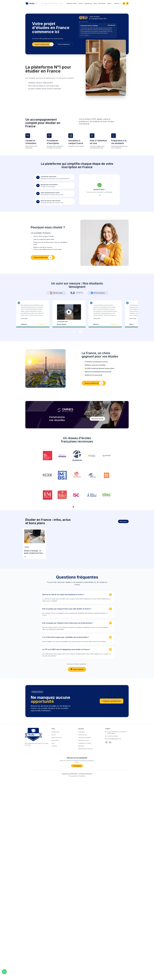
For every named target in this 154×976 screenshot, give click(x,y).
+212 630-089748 (112, 736)
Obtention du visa (83, 740)
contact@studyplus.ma (114, 738)
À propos (54, 746)
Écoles (81, 3)
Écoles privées (82, 734)
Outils (109, 3)
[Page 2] (75, 506)
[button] (69, 313)
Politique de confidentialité (70, 773)
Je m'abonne (77, 766)
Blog (95, 3)
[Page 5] (80, 506)
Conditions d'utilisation (85, 773)
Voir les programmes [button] (64, 44)
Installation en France (84, 743)
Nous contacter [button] (78, 669)
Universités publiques (84, 737)
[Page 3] (77, 506)
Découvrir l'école (97, 418)
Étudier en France (72, 3)
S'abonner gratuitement (111, 701)
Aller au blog (123, 521)
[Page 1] (73, 506)
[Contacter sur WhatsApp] (124, 3)
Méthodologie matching (85, 748)
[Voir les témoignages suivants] (80, 331)
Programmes (88, 3)
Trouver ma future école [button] (42, 44)
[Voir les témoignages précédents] (73, 331)
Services (116, 3)
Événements (102, 3)
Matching (81, 746)
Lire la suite (24, 318)
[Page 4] (78, 506)
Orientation (81, 732)
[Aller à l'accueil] (31, 3)
